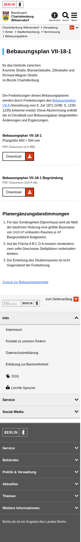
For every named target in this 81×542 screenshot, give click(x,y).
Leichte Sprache (23, 388)
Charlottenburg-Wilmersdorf (20, 27)
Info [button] (5, 318)
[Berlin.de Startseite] (12, 4)
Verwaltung (50, 27)
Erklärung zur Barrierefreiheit (27, 364)
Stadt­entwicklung (28, 31)
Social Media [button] (12, 412)
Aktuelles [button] (10, 484)
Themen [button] (9, 496)
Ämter (9, 31)
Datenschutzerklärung (22, 353)
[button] (74, 27)
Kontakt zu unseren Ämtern (26, 341)
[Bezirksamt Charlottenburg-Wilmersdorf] (21, 303)
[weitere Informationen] (5, 16)
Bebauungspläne (16, 36)
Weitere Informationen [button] (20, 508)
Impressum (14, 329)
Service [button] (8, 400)
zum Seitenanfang (58, 299)
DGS (15, 376)
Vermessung (52, 31)
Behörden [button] (10, 460)
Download (13, 156)
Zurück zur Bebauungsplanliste (25, 282)
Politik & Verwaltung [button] (19, 472)
